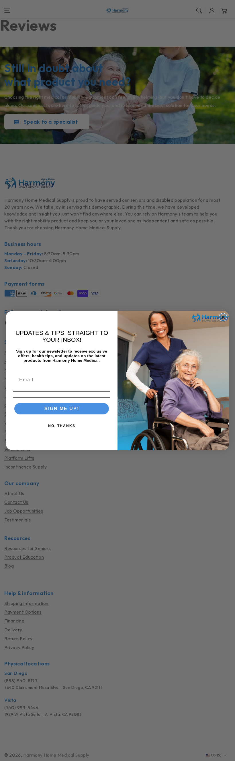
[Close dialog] (223, 317)
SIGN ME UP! (61, 408)
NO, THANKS (61, 426)
